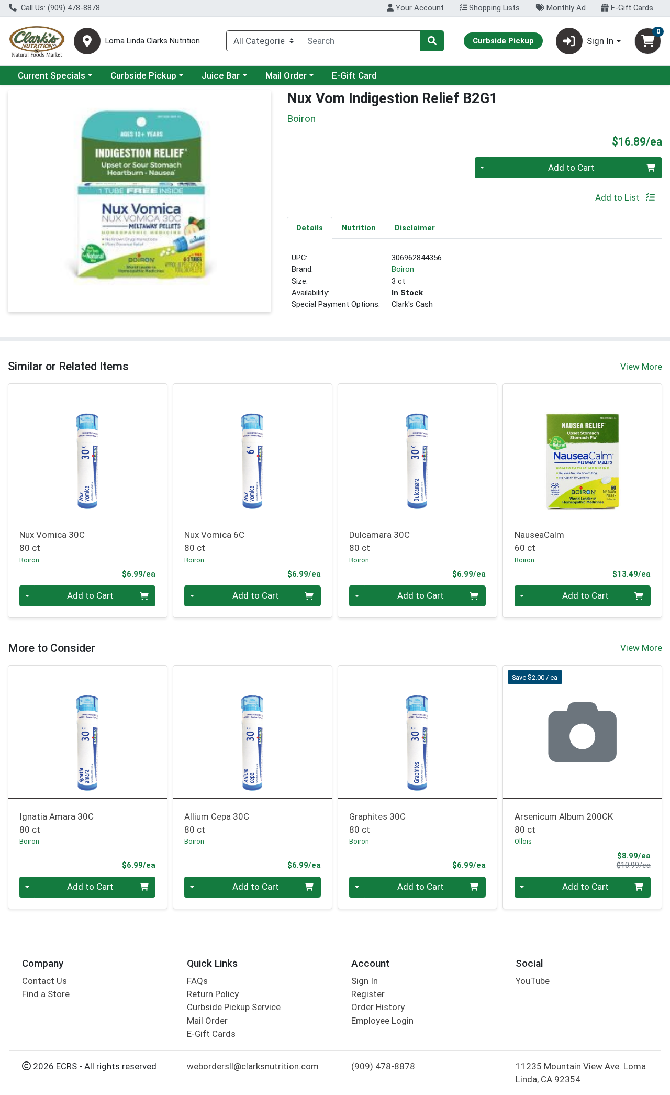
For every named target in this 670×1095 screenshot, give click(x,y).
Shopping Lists (493, 8)
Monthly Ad (565, 8)
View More (641, 366)
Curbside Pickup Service (234, 1007)
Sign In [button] (600, 41)
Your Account (419, 8)
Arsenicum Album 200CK (564, 823)
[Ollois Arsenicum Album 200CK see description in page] (582, 732)
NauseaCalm (539, 541)
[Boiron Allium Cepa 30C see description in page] (252, 732)
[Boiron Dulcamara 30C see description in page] (417, 450)
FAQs (197, 981)
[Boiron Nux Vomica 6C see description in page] (252, 450)
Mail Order (286, 75)
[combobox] (360, 40)
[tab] (309, 227)
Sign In (364, 981)
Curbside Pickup (143, 75)
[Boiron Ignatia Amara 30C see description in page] (87, 732)
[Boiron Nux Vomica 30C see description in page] (87, 450)
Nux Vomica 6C (214, 541)
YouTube (533, 981)
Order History (378, 1007)
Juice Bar (221, 75)
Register (368, 994)
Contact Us (44, 981)
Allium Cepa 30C (216, 823)
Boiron (403, 269)
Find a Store (46, 994)
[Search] (431, 40)
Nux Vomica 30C (52, 541)
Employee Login (382, 1020)
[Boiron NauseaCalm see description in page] (582, 450)
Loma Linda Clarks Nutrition (152, 41)
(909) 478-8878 (383, 1066)
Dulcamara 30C (379, 541)
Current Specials (51, 75)
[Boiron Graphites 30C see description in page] (417, 732)
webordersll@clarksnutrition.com (253, 1066)
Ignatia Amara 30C (56, 823)
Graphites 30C (377, 823)
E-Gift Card (354, 75)
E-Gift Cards (631, 8)
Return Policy (213, 994)
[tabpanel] (474, 285)
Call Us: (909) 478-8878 (59, 8)
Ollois (523, 841)
